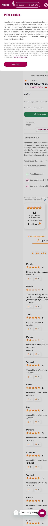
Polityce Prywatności (20, 57)
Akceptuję (16, 64)
